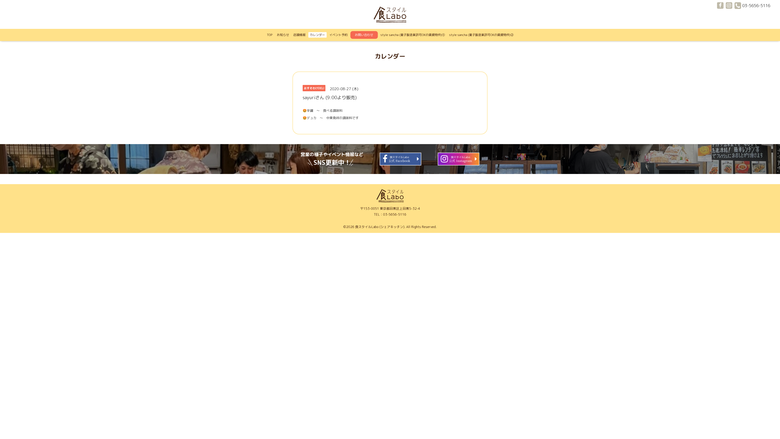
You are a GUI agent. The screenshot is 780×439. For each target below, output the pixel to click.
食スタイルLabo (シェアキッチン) (379, 227)
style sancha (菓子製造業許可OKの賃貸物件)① (412, 35)
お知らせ (283, 35)
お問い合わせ (364, 35)
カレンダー (317, 35)
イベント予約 (338, 35)
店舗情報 (299, 35)
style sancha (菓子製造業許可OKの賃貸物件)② (481, 35)
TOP (270, 35)
